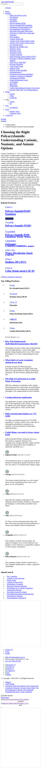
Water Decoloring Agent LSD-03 (19, 254)
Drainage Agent (15, 49)
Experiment (14, 107)
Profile (7, 92)
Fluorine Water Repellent (18, 70)
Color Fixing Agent (16, 66)
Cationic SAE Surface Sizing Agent (22, 41)
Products (8, 13)
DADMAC (14, 21)
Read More (9, 219)
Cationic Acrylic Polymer (15, 578)
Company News (15, 113)
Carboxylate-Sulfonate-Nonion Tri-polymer (25, 88)
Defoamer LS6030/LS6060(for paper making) (19, 246)
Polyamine (13, 19)
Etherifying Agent (16, 322)
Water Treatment (26, 692)
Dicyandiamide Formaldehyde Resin (19, 691)
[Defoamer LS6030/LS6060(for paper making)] (10, 241)
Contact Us (9, 115)
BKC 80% (13, 84)
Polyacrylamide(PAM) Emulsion (21, 25)
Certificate (13, 98)
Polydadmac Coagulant (15, 584)
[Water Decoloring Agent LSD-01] (12, 311)
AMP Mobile (9, 684)
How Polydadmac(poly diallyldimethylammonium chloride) (21, 342)
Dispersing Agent (16, 53)
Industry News (15, 111)
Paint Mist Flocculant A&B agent (21, 31)
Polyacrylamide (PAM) (18, 23)
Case (7, 106)
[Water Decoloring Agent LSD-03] (10, 250)
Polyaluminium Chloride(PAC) (20, 29)
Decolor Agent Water (28, 688)
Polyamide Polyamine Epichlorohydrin (20, 594)
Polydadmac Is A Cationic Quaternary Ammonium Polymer (20, 589)
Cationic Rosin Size (16, 39)
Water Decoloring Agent (18, 15)
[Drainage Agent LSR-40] (13, 294)
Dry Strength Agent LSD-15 (20, 288)
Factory (12, 94)
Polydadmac (14, 17)
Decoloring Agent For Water (17, 592)
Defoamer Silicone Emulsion (17, 586)
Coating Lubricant (16, 55)
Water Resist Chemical (15, 596)
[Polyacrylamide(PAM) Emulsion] (8, 207)
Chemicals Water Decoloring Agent (17, 686)
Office (12, 96)
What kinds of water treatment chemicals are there (19, 361)
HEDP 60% (14, 86)
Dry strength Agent (16, 45)
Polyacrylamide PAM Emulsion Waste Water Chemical (18, 236)
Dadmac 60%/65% (15, 262)
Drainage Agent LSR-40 (18, 297)
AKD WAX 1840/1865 (18, 62)
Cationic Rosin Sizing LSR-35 (20, 331)
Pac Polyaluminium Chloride (22, 689)
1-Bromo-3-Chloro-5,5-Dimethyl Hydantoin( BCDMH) (21, 77)
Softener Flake (15, 68)
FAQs (7, 651)
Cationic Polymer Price (15, 582)
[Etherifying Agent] (13, 319)
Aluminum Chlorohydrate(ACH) (21, 27)
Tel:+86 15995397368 (13, 661)
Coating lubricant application (18, 397)
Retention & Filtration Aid (19, 47)
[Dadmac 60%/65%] (8, 259)
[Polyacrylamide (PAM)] (9, 222)
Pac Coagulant (12, 576)
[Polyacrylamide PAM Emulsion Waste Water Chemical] (10, 232)
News (7, 109)
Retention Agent (15, 51)
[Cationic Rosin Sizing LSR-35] (12, 328)
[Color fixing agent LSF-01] (8, 268)
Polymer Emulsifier (16, 64)
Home (7, 11)
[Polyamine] (13, 302)
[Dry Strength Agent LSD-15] (12, 285)
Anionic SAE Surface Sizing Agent (22, 43)
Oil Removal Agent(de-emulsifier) (21, 74)
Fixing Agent (11, 580)
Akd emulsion (14, 37)
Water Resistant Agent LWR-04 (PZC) (23, 57)
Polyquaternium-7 (16, 72)
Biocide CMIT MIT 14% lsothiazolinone (24, 90)
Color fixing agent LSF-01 (20, 270)
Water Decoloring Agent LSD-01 (21, 314)
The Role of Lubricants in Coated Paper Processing (20, 380)
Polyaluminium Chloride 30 (16, 598)
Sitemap (8, 682)
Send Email (5, 697)
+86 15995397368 (7, 2)
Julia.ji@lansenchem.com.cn (15, 657)
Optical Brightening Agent (19, 80)
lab (11, 104)
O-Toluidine (14, 82)
